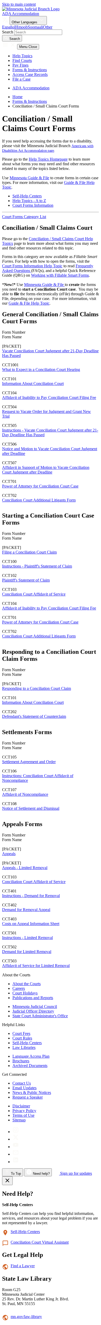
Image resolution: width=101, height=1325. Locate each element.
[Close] (7, 1180)
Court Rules (22, 1038)
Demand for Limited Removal (26, 951)
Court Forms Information (32, 205)
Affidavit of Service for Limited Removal (36, 965)
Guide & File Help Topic (29, 303)
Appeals (9, 853)
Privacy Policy (24, 1110)
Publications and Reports (32, 997)
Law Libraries (23, 1047)
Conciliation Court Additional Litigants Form (39, 500)
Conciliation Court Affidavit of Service (34, 594)
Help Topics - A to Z (29, 200)
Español (8, 27)
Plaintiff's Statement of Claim (26, 580)
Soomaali (35, 27)
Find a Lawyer (23, 1266)
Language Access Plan (30, 1056)
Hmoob (21, 27)
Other (47, 27)
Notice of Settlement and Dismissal (30, 808)
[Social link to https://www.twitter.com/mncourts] (15, 1139)
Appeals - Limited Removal (24, 867)
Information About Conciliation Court (33, 383)
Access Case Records (30, 74)
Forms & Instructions (29, 70)
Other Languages (25, 22)
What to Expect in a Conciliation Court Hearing (41, 369)
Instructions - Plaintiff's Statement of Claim (37, 566)
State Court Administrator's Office (40, 1016)
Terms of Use (23, 1115)
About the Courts (26, 984)
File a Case (21, 79)
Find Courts (22, 60)
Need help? (41, 1174)
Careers (18, 988)
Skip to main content (19, 4)
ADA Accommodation (20, 13)
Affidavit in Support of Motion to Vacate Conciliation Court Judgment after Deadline (45, 469)
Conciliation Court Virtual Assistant (40, 1242)
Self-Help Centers (27, 196)
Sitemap (19, 1120)
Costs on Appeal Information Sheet (30, 923)
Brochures (20, 1061)
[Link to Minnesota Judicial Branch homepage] (31, 9)
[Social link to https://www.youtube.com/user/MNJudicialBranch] (15, 1146)
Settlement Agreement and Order (29, 762)
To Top (15, 1174)
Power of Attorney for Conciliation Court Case (40, 486)
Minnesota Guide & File (29, 178)
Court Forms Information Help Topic (32, 266)
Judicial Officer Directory (33, 1011)
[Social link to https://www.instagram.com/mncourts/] (15, 1131)
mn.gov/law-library (26, 1316)
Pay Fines (20, 65)
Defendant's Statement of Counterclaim (34, 716)
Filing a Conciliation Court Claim (29, 552)
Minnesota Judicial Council (34, 1006)
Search (7, 32)
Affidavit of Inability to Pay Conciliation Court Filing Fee (49, 397)
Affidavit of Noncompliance (25, 794)
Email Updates (24, 1088)
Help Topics (22, 56)
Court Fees (21, 1033)
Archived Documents (29, 1065)
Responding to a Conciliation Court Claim (36, 688)
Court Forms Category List (24, 216)
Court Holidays (25, 993)
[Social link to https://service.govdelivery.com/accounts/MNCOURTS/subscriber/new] (15, 1154)
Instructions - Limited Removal (27, 937)
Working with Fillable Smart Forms (60, 275)
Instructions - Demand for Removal (31, 895)
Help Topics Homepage (48, 159)
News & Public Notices (31, 1092)
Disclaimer (21, 1106)
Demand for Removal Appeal (26, 909)
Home (17, 97)
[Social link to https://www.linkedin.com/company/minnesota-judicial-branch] (15, 1161)
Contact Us (21, 1083)
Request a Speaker (27, 1097)
